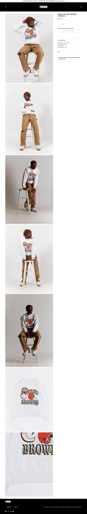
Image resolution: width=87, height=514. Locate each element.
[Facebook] (5, 511)
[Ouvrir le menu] (7, 6)
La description (61, 40)
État (59, 51)
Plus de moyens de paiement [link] (64, 36)
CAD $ (16, 507)
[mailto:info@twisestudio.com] (13, 511)
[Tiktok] (8, 511)
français (8, 507)
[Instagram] (10, 511)
